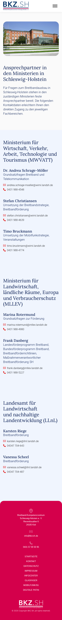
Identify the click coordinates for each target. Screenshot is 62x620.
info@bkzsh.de (31, 536)
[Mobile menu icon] (55, 6)
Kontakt (31, 561)
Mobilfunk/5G (31, 585)
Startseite (31, 556)
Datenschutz (31, 566)
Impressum (31, 571)
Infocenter (31, 575)
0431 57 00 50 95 (31, 547)
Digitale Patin (31, 590)
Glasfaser (31, 580)
